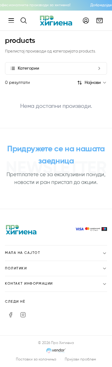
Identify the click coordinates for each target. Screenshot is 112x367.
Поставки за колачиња (36, 359)
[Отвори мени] (11, 20)
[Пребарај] (24, 20)
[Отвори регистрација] (86, 20)
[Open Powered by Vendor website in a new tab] (56, 351)
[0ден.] (99, 20)
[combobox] (96, 83)
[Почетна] (56, 20)
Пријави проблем (80, 359)
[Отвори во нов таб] (10, 314)
